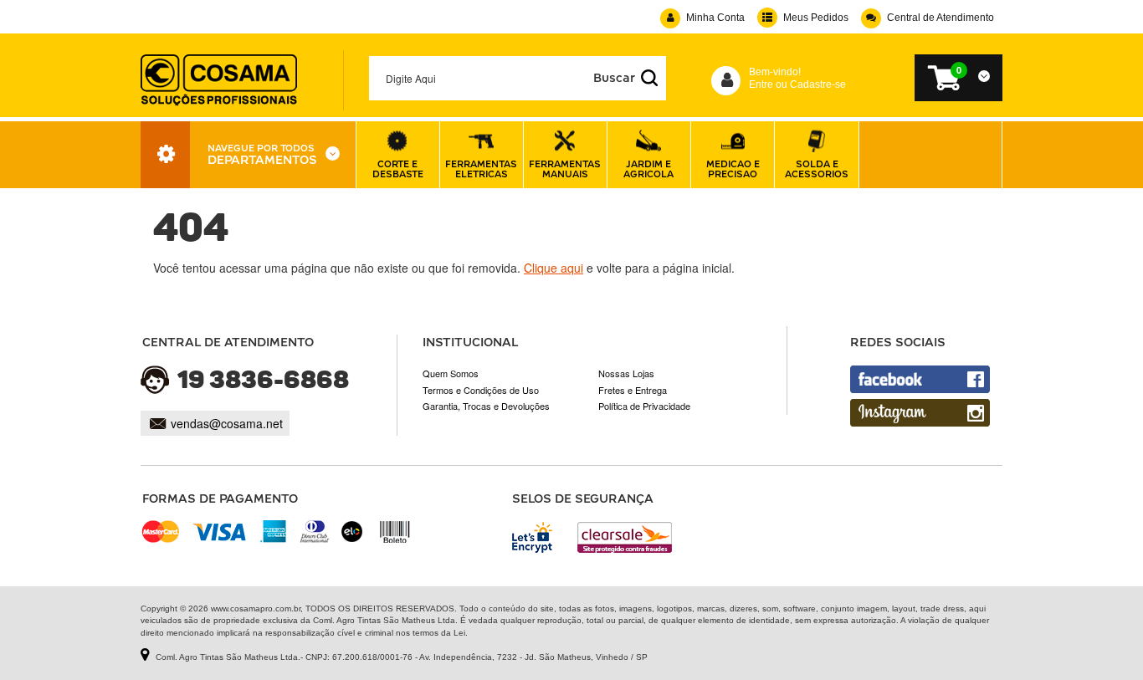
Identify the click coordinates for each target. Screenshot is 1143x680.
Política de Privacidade (644, 405)
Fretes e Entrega (632, 389)
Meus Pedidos (815, 17)
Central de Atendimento (940, 17)
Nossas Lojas (626, 373)
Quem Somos (451, 373)
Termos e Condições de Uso (481, 389)
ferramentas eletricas (481, 168)
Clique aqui (553, 267)
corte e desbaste (397, 168)
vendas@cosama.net (227, 423)
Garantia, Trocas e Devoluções (486, 405)
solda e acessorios (816, 168)
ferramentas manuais (565, 168)
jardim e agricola (648, 168)
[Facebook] (920, 379)
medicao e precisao (733, 168)
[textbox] (518, 78)
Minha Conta (715, 17)
